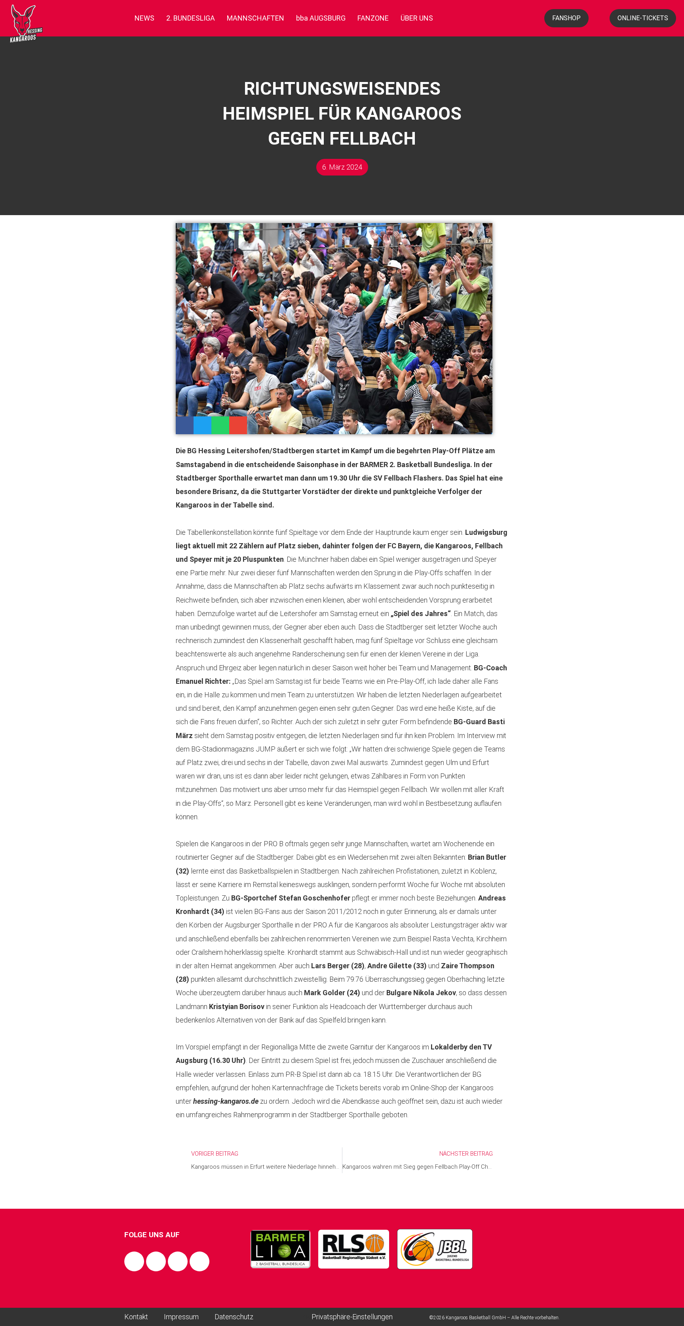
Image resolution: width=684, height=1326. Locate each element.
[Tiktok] (178, 1261)
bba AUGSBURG (321, 18)
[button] (185, 425)
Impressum (181, 1317)
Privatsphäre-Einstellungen (352, 1317)
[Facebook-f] (134, 1261)
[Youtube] (199, 1261)
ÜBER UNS (417, 18)
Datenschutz (234, 1317)
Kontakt (136, 1317)
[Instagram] (156, 1261)
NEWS (144, 18)
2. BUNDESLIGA (190, 18)
